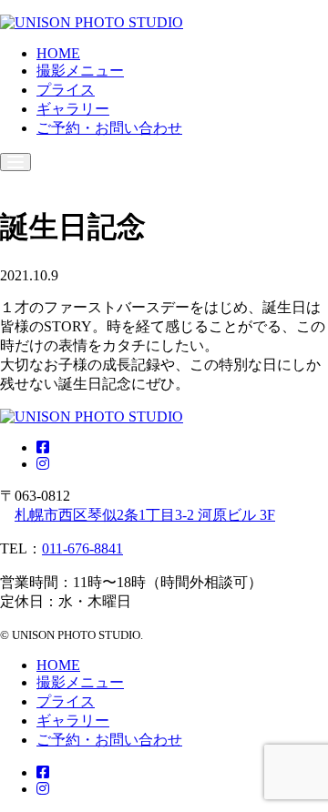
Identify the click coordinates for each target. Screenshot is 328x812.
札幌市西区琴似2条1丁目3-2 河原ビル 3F (145, 515)
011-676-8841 (82, 548)
